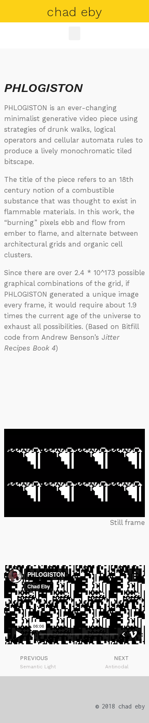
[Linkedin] (138, 687)
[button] (74, 33)
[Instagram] (120, 687)
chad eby (74, 12)
